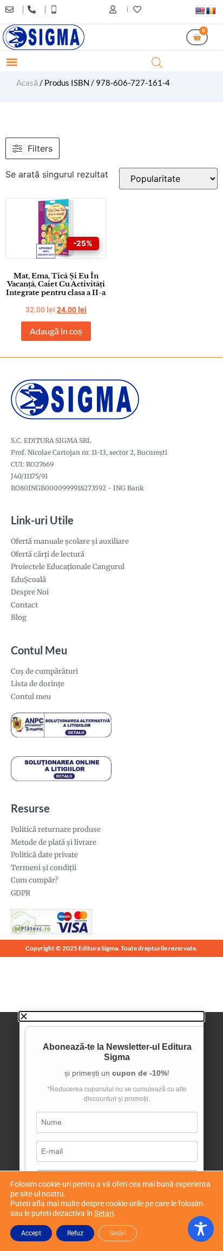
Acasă (27, 82)
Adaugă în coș (56, 331)
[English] (200, 10)
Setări (117, 1233)
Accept (31, 1233)
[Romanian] (210, 10)
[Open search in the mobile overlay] (157, 62)
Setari (104, 1213)
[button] (12, 62)
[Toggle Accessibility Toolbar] (201, 1229)
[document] (111, 1131)
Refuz (75, 1233)
